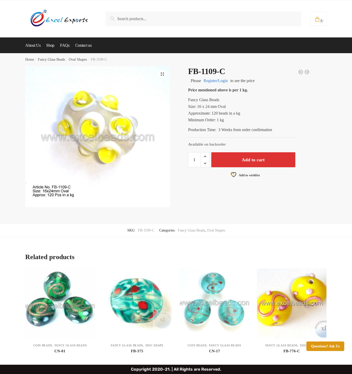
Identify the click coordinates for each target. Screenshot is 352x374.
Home (29, 59)
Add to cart (253, 159)
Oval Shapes (78, 59)
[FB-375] (137, 303)
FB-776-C (291, 351)
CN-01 (59, 351)
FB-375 (137, 351)
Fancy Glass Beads (51, 59)
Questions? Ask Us (325, 346)
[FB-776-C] (291, 303)
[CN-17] (214, 303)
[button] (162, 74)
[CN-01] (60, 303)
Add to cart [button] (60, 359)
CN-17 (214, 351)
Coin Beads (42, 345)
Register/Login (216, 80)
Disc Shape (155, 345)
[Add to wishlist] (88, 275)
